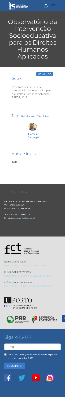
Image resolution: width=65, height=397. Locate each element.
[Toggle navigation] (53, 6)
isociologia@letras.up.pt (23, 218)
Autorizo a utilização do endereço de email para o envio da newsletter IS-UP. (32, 356)
